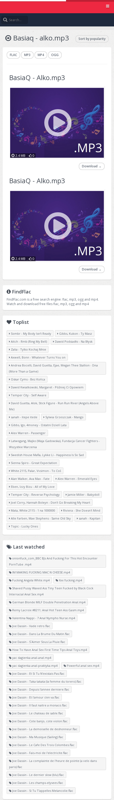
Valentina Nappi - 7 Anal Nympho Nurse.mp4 (43, 618)
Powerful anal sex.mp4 (82, 666)
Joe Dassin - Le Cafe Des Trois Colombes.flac (42, 745)
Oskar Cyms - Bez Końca (27, 379)
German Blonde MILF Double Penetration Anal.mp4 (48, 602)
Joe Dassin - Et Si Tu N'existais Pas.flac (37, 673)
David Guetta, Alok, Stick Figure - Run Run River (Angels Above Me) (54, 406)
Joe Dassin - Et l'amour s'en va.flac (35, 697)
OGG (55, 55)
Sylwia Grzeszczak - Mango (64, 417)
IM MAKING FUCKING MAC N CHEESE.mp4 (40, 572)
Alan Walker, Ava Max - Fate (30, 479)
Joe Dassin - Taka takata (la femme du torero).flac (46, 681)
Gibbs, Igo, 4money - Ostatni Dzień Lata (38, 425)
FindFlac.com (57, 6)
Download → (92, 166)
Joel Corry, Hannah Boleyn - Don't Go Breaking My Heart (50, 502)
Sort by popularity (92, 38)
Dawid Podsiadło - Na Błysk (73, 341)
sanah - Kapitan (89, 518)
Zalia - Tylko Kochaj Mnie (28, 349)
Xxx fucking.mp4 (70, 580)
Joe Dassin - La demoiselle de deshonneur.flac (44, 729)
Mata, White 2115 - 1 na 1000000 (32, 510)
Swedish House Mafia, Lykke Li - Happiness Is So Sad (47, 455)
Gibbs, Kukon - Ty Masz (75, 333)
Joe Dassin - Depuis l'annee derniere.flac (40, 689)
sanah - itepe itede (23, 417)
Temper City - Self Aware (28, 395)
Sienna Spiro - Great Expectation (33, 463)
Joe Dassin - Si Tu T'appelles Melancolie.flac (42, 791)
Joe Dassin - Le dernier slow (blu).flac (37, 775)
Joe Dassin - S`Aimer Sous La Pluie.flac (38, 642)
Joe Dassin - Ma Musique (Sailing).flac (37, 737)
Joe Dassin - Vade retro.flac (30, 626)
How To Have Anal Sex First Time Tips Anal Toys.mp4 (49, 650)
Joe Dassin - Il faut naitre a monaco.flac (39, 705)
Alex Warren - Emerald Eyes (77, 479)
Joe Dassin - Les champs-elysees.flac (37, 783)
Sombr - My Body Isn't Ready (30, 333)
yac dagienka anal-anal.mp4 (31, 658)
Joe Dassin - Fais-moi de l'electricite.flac (39, 753)
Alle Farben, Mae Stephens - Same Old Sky (40, 518)
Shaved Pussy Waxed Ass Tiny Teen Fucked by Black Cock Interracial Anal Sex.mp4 (51, 591)
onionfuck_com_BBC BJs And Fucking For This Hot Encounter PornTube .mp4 (53, 561)
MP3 (27, 55)
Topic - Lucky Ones (24, 526)
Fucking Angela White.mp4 (30, 580)
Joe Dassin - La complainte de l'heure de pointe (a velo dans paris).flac (53, 764)
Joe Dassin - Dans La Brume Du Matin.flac (40, 634)
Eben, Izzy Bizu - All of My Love (32, 487)
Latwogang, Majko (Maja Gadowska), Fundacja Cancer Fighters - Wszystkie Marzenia (54, 444)
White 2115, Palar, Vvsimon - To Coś (35, 471)
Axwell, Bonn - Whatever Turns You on (37, 357)
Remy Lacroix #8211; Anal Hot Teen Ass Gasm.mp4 (47, 610)
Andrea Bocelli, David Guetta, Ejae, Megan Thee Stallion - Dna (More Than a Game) (53, 368)
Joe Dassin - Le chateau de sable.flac (37, 713)
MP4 (41, 55)
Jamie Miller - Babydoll (83, 494)
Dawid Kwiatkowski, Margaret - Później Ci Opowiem (47, 387)
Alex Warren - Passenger (28, 433)
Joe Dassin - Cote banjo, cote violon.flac (39, 721)
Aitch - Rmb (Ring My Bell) (28, 341)
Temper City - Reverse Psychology (35, 494)
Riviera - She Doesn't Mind (81, 510)
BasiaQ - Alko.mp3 (37, 77)
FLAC (13, 55)
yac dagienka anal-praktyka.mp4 (34, 666)
